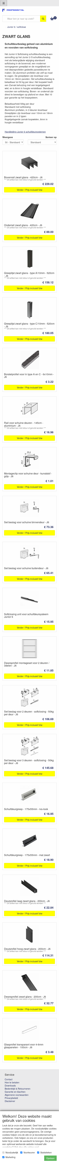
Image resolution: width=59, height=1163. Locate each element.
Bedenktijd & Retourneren (17, 1088)
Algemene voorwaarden (16, 1094)
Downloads (10, 1085)
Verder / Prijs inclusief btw (29, 189)
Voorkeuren (29, 1152)
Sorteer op (51, 137)
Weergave (7, 137)
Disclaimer (10, 1101)
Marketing (10, 1157)
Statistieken (46, 1152)
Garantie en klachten (15, 1091)
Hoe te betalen (12, 1082)
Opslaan (50, 1158)
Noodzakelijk (12, 1152)
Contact (8, 1079)
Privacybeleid (11, 1097)
